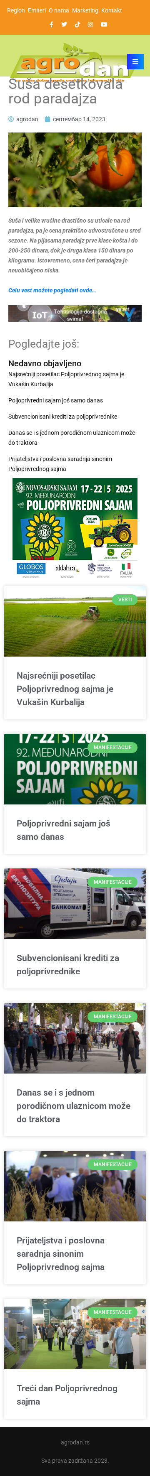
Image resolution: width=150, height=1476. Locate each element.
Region (16, 10)
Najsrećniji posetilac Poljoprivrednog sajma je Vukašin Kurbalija (66, 379)
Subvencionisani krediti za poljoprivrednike (62, 416)
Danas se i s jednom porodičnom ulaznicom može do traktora (71, 437)
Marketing (85, 10)
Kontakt (111, 10)
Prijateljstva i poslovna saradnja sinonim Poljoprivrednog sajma (60, 464)
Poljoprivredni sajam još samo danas (55, 400)
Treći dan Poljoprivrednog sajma (67, 1395)
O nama (59, 10)
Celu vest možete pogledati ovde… (52, 290)
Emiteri (37, 10)
